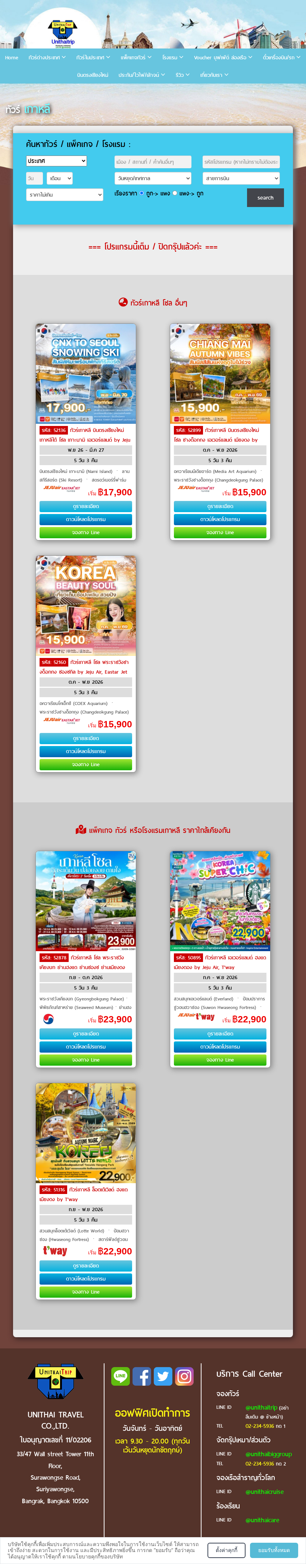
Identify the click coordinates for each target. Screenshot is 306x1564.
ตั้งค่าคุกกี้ (226, 1550)
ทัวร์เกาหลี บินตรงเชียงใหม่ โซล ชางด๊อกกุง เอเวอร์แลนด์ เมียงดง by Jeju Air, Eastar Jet (216, 440)
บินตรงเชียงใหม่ (92, 75)
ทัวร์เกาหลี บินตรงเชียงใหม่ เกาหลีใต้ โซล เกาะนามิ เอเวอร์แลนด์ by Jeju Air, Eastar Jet (85, 440)
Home (11, 57)
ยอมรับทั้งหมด (274, 1550)
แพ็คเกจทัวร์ (133, 57)
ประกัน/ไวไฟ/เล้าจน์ (139, 75)
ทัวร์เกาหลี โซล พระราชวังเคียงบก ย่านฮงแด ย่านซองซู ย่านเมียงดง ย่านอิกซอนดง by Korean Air (82, 967)
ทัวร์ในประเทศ (90, 57)
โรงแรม (169, 57)
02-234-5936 (260, 1426)
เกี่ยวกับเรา (211, 75)
